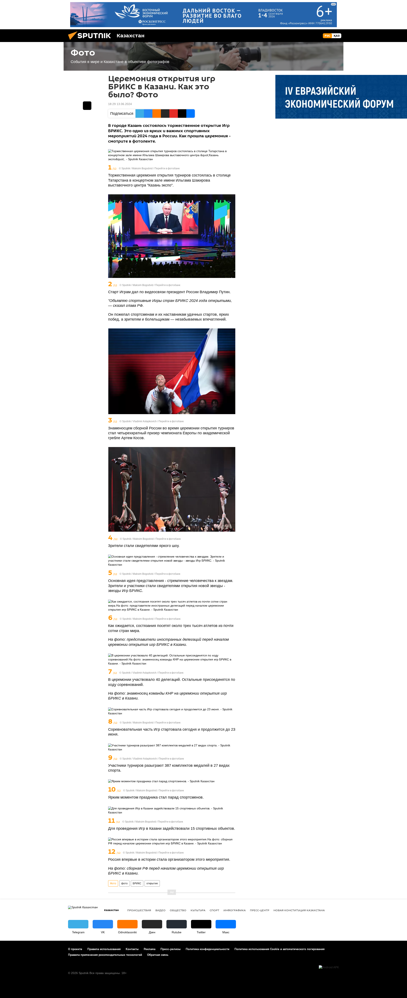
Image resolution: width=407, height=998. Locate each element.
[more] (232, 167)
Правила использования (104, 949)
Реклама (149, 949)
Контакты (132, 949)
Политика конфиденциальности (207, 949)
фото (124, 883)
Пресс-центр (259, 910)
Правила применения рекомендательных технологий (105, 955)
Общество (178, 910)
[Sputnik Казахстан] (91, 41)
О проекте (75, 949)
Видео (160, 910)
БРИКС (137, 883)
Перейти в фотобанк (167, 168)
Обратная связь (157, 955)
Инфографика (234, 910)
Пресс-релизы (170, 949)
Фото (113, 883)
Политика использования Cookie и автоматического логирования (279, 949)
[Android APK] (329, 967)
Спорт (214, 910)
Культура (198, 910)
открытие (152, 883)
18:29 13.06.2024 (120, 104)
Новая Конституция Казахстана (299, 910)
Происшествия (139, 910)
